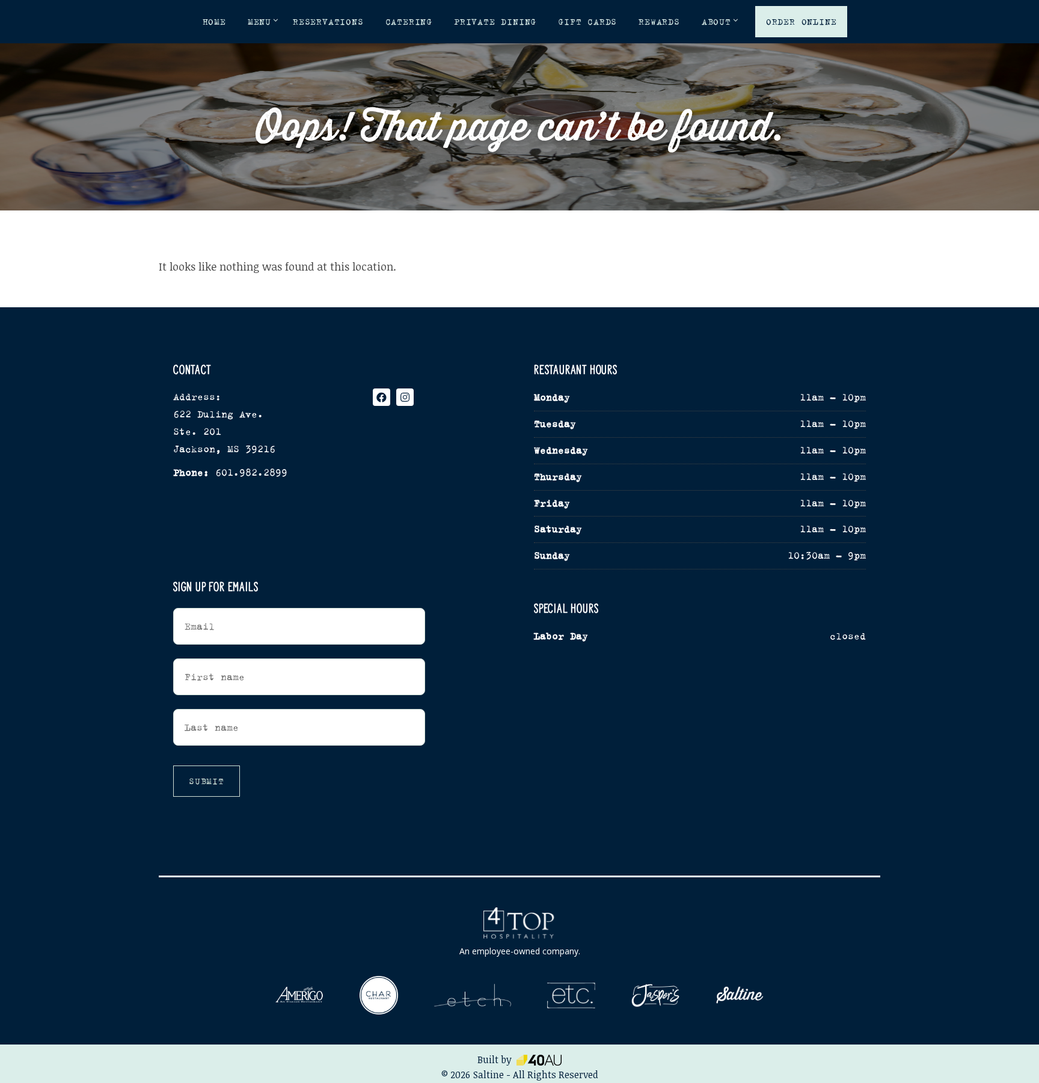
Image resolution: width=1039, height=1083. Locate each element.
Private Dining (495, 22)
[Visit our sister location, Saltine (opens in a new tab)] (740, 995)
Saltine (488, 1074)
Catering (408, 22)
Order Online (801, 22)
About (716, 22)
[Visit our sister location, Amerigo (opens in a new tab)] (299, 995)
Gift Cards (587, 22)
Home (214, 22)
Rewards (659, 22)
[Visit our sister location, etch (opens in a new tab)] (472, 995)
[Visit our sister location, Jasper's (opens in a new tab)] (655, 995)
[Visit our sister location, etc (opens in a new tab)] (571, 995)
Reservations (328, 22)
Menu (259, 22)
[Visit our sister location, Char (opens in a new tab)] (379, 995)
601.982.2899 (251, 472)
